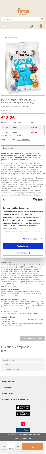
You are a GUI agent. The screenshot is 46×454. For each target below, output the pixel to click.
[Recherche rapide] (42, 19)
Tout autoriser (23, 246)
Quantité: (10, 448)
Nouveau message (32, 338)
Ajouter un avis (6, 111)
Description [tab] (8, 148)
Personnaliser (21, 253)
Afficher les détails (31, 239)
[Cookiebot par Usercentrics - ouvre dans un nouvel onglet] (33, 199)
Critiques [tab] (6, 365)
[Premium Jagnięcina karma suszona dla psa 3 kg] (23, 67)
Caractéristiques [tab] (8, 360)
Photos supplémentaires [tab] (11, 369)
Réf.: (24, 106)
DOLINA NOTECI (15, 106)
